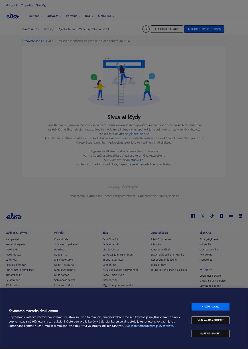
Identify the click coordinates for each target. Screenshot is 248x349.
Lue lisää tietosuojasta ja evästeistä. (149, 326)
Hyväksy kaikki (210, 306)
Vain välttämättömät (210, 320)
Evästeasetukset (210, 333)
